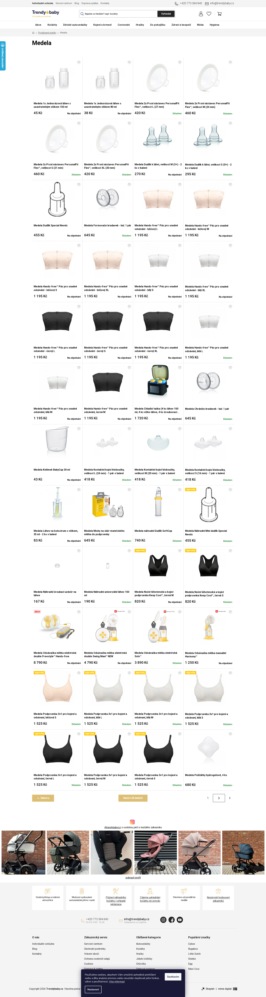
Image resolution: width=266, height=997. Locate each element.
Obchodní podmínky (95, 948)
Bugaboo (193, 948)
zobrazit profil (133, 877)
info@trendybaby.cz (222, 3)
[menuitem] (38, 25)
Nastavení (93, 989)
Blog (77, 3)
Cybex (191, 943)
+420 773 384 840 (191, 3)
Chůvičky (141, 963)
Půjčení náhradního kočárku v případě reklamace (116, 901)
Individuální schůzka (42, 3)
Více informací (117, 981)
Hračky (140, 953)
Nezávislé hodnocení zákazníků (218, 899)
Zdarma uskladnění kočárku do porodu (150, 899)
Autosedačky (143, 943)
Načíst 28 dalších (133, 798)
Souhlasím (173, 976)
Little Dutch (194, 953)
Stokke (192, 958)
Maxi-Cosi (193, 968)
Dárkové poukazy (145, 968)
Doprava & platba (93, 968)
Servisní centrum (64, 3)
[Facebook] (171, 920)
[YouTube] (180, 920)
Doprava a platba (90, 3)
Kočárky (140, 948)
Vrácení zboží (91, 953)
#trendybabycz (112, 827)
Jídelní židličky (144, 958)
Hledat (166, 14)
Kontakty (105, 3)
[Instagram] (163, 920)
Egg (190, 963)
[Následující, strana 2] (219, 798)
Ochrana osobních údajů (97, 958)
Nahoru (45, 798)
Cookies (88, 963)
